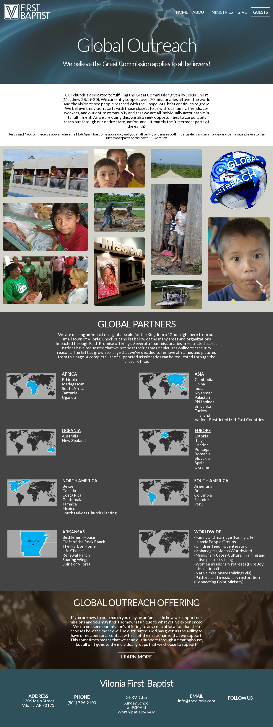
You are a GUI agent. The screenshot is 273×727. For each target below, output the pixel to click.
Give (242, 12)
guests (260, 12)
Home (182, 12)
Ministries (222, 12)
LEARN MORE (136, 656)
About (199, 12)
